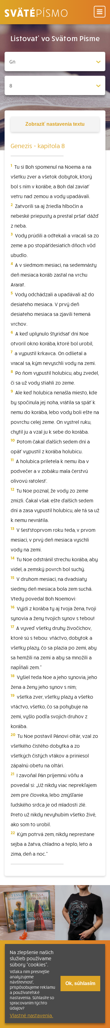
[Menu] (99, 12)
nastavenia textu (55, 124)
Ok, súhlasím (80, 983)
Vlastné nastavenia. (31, 1015)
